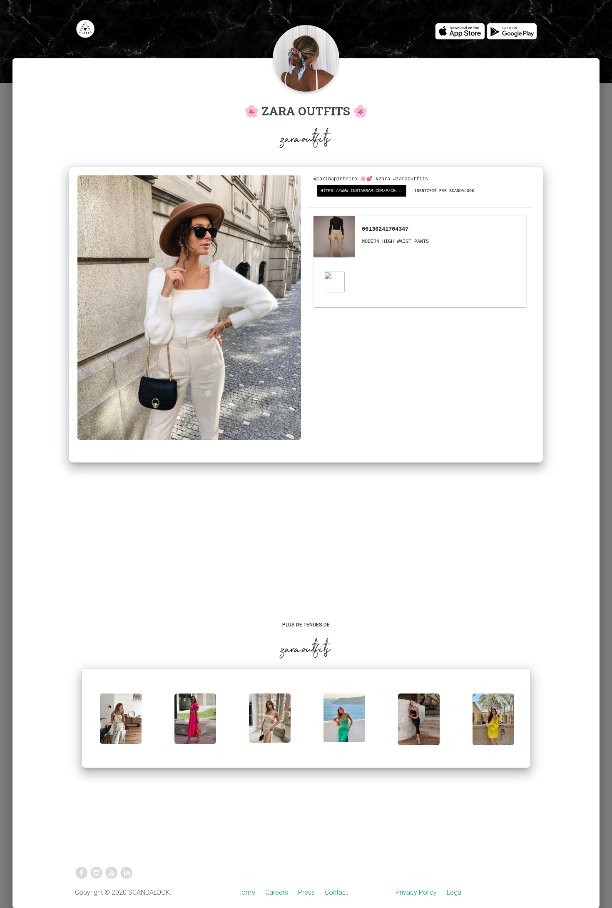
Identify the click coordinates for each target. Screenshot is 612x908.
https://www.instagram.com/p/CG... (362, 191)
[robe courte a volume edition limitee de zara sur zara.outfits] (493, 726)
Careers (276, 892)
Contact (336, 892)
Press (306, 892)
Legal (455, 892)
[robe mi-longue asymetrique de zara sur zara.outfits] (344, 724)
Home (246, 892)
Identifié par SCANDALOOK (444, 191)
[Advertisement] (306, 550)
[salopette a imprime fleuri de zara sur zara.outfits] (121, 725)
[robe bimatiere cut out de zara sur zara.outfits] (195, 725)
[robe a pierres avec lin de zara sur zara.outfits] (270, 725)
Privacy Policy (416, 892)
